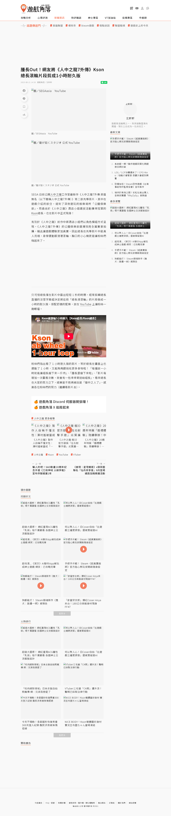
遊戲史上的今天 (139, 25)
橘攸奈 (72, 25)
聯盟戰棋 (120, 25)
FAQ (47, 803)
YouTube (63, 454)
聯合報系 (102, 803)
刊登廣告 (38, 803)
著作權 (81, 803)
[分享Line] (24, 98)
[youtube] (137, 8)
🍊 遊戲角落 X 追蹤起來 (51, 407)
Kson (51, 454)
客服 (53, 803)
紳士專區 (93, 17)
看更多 (62, 613)
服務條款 (72, 803)
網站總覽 (132, 803)
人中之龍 (38, 454)
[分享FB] (24, 90)
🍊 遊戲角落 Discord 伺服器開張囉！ (61, 401)
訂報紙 (112, 803)
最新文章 (115, 132)
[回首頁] (36, 8)
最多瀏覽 (115, 201)
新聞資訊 (59, 17)
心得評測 (43, 17)
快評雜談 (76, 17)
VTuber (77, 454)
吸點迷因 (105, 25)
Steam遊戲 (87, 25)
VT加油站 (110, 17)
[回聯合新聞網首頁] (24, 8)
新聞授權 (62, 803)
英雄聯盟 (58, 25)
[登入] (142, 8)
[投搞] (131, 8)
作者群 (143, 17)
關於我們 (121, 803)
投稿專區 (127, 17)
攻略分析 (26, 17)
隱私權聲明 (90, 803)
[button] (147, 8)
